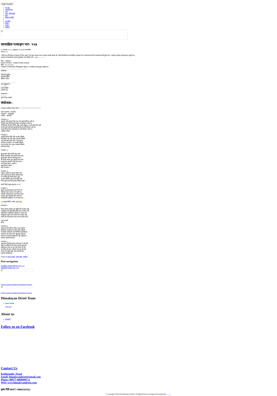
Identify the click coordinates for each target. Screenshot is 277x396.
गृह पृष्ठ (7, 8)
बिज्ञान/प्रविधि (9, 17)
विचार (7, 23)
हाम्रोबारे (8, 319)
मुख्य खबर (19, 257)
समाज (7, 25)
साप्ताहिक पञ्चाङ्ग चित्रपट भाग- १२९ (13, 266)
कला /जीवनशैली (10, 13)
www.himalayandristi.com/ (22, 382)
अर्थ (6, 12)
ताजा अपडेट (11, 257)
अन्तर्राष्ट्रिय (9, 10)
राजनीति (7, 21)
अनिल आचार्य (8, 307)
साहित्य (7, 27)
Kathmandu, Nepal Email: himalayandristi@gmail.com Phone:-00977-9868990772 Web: (21, 378)
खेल (6, 15)
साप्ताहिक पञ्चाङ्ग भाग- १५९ (10, 268)
